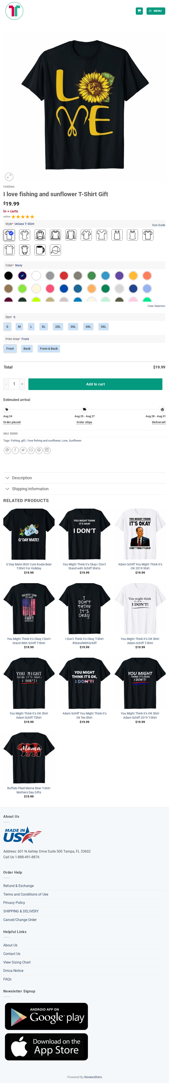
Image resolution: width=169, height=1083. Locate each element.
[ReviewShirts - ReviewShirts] (14, 11)
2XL (58, 326)
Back (27, 348)
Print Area (17, 339)
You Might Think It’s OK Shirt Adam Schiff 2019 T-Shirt (140, 716)
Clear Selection (156, 306)
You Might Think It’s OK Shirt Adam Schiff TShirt (29, 716)
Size (10, 317)
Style (20, 224)
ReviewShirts (93, 1077)
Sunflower (75, 440)
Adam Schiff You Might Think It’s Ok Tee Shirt (84, 716)
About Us (10, 945)
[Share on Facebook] (15, 450)
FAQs (7, 979)
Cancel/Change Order (20, 920)
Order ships (84, 422)
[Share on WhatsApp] (7, 450)
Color (14, 265)
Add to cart (95, 384)
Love (65, 440)
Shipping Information (30, 489)
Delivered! (159, 422)
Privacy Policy (14, 903)
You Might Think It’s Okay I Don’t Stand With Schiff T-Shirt (29, 641)
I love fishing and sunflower (43, 440)
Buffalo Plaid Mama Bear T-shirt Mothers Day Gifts (28, 790)
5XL (103, 326)
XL (44, 326)
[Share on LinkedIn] (47, 450)
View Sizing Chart (17, 962)
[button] (156, 11)
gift (23, 440)
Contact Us (11, 954)
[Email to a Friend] (31, 450)
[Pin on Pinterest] (39, 450)
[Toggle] (7, 478)
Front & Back (49, 348)
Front (10, 348)
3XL (73, 326)
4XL (88, 326)
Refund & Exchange (18, 886)
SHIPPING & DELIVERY (21, 911)
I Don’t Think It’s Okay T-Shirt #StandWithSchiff (84, 641)
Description (22, 478)
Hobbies (9, 186)
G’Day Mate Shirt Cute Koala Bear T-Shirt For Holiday (29, 566)
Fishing (15, 440)
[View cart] (139, 11)
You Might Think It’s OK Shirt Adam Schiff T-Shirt (140, 641)
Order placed (12, 422)
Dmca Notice (13, 971)
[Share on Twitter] (23, 450)
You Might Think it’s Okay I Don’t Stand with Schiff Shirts (84, 566)
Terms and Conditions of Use (25, 894)
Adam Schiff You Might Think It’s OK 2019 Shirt (140, 566)
